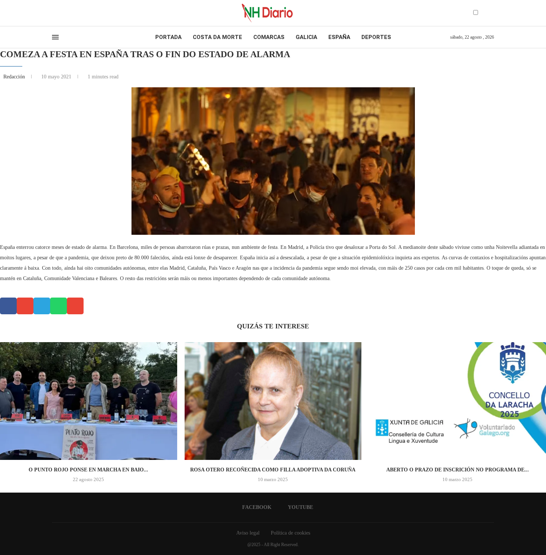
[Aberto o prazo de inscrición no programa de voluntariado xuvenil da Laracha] (457, 401)
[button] (8, 306)
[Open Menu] (55, 37)
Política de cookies (290, 533)
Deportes (376, 37)
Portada (168, 37)
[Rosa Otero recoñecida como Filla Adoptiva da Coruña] (273, 401)
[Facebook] (54, 13)
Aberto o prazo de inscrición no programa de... (457, 470)
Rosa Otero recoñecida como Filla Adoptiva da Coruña (272, 470)
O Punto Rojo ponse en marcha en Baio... (88, 470)
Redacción (14, 76)
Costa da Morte (217, 37)
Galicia (306, 37)
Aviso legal (248, 533)
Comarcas (269, 37)
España (339, 37)
